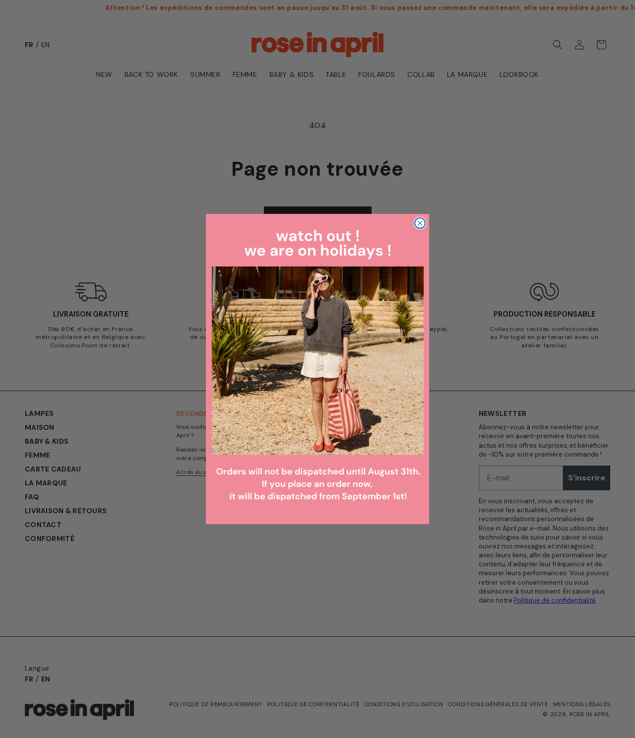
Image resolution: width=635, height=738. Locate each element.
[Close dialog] (420, 223)
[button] (317, 369)
